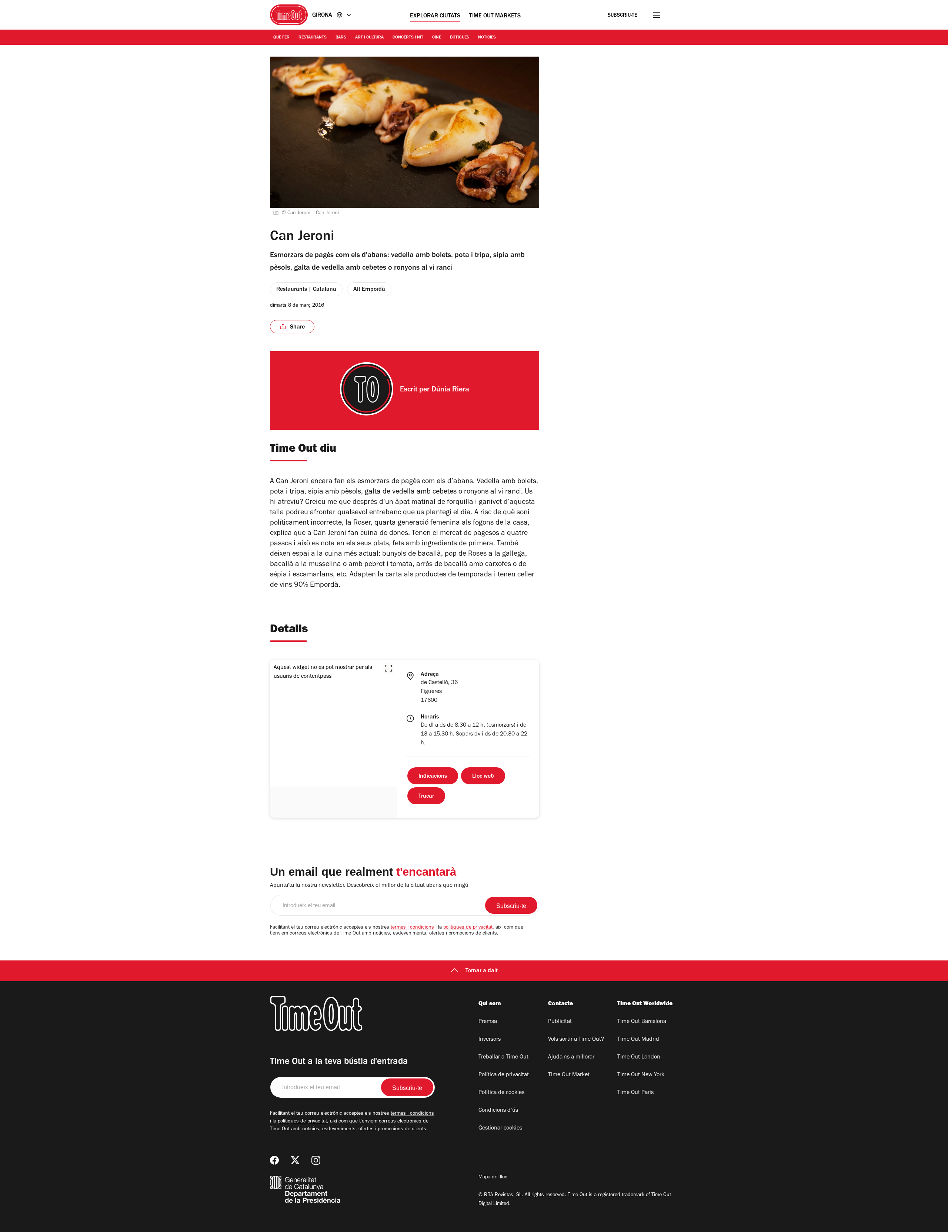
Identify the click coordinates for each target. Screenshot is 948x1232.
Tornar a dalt (481, 971)
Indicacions (432, 777)
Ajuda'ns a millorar (571, 1057)
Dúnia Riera (450, 390)
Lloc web (483, 777)
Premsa (487, 1022)
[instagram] (315, 1160)
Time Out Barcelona (641, 1022)
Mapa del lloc (492, 1177)
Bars (341, 38)
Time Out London (638, 1057)
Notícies (487, 38)
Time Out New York (640, 1075)
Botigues (459, 38)
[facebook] (274, 1160)
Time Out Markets (495, 16)
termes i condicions (412, 927)
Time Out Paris (635, 1093)
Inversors (489, 1040)
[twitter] (295, 1160)
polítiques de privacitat (468, 927)
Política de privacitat (503, 1075)
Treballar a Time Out (503, 1057)
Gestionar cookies (500, 1128)
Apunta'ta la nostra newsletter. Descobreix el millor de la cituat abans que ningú (369, 886)
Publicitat (560, 1022)
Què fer (281, 38)
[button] (388, 668)
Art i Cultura (369, 38)
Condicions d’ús (498, 1111)
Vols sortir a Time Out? (576, 1040)
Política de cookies (501, 1093)
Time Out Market (569, 1075)
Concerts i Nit (408, 38)
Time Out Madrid (638, 1040)
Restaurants (312, 38)
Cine (436, 38)
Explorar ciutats (435, 16)
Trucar (426, 797)
